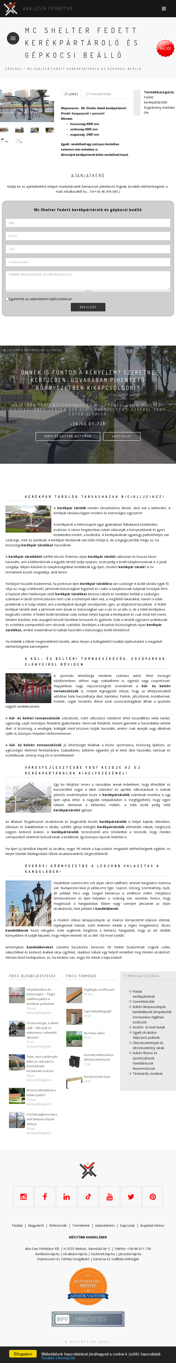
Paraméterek (100, 94)
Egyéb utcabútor (145, 1032)
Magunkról (36, 1225)
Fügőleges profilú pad (99, 989)
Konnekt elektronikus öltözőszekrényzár (99, 1057)
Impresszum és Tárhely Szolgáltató (63, 1259)
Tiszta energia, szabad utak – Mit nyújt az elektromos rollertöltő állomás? (42, 1030)
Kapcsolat (127, 1225)
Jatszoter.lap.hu (129, 1254)
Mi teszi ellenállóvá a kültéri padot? (41, 1092)
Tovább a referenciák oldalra (33, 350)
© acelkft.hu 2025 (87, 1341)
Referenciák (58, 1225)
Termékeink (81, 1225)
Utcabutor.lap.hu (75, 1254)
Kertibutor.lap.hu (47, 1254)
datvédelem (106, 1225)
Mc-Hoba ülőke (94, 1033)
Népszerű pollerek (146, 1037)
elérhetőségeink (141, 848)
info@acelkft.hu (75, 191)
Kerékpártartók (144, 996)
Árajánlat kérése (152, 1225)
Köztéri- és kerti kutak (149, 1027)
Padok (137, 991)
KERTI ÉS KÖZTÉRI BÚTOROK (67, 436)
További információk (58, 1357)
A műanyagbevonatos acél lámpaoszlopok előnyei (42, 1119)
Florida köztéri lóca (97, 1077)
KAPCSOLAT (122, 436)
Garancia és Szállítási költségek (116, 1259)
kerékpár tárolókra (96, 583)
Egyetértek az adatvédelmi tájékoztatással (40, 299)
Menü (13, 38)
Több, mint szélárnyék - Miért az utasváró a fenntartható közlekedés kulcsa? (43, 1064)
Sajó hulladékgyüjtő (97, 1011)
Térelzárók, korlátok (147, 1073)
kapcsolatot (112, 957)
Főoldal (14, 68)
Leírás (73, 94)
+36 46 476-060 (106, 191)
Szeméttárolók (143, 1001)
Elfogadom (23, 1354)
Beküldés (88, 307)
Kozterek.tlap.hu (103, 1254)
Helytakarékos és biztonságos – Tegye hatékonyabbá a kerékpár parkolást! (41, 996)
